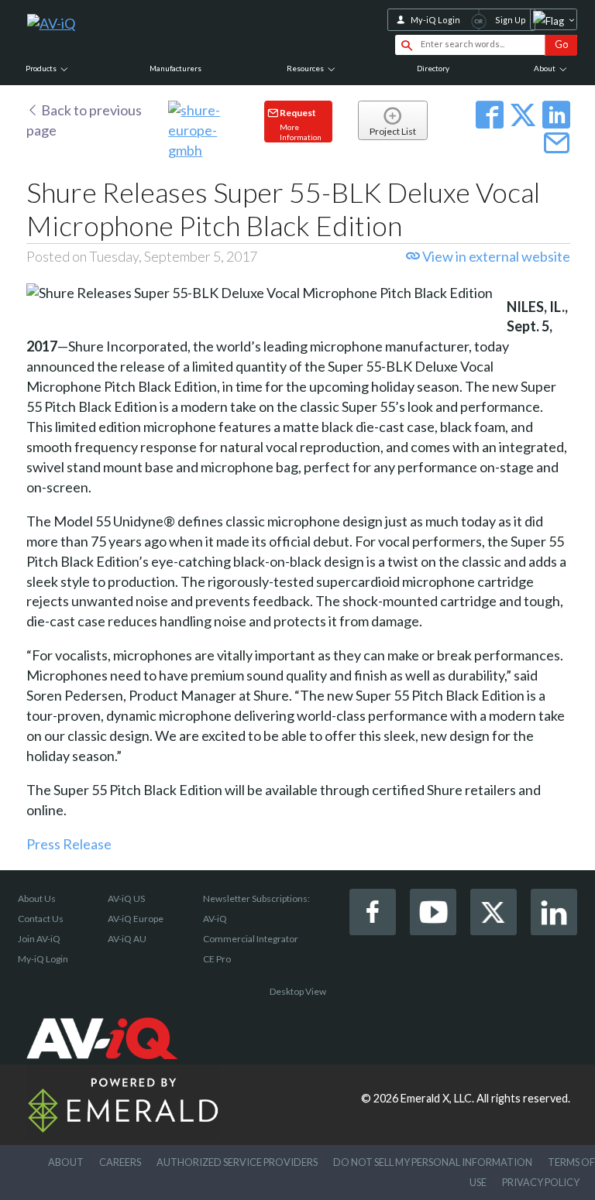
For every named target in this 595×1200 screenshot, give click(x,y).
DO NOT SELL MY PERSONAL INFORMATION (432, 1162)
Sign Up (510, 20)
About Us (37, 898)
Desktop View (298, 991)
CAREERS (120, 1162)
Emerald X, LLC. (437, 1098)
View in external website (495, 256)
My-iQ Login (435, 20)
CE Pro (217, 959)
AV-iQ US (126, 898)
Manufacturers (175, 68)
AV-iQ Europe (135, 918)
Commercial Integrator (250, 939)
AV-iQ (215, 918)
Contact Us (41, 918)
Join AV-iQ (39, 939)
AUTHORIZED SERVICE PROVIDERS (237, 1162)
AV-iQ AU (127, 939)
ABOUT (66, 1162)
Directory (433, 68)
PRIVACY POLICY (541, 1182)
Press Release (69, 843)
